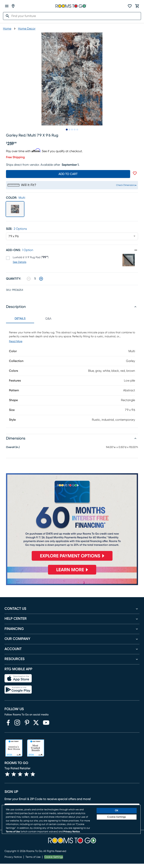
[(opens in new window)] (8, 722)
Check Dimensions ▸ (126, 185)
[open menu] (6, 6)
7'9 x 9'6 (13, 236)
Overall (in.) (13, 447)
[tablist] (34, 318)
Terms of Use (33, 857)
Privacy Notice (13, 857)
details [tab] (20, 318)
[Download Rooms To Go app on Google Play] (18, 689)
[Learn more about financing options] (72, 574)
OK (116, 810)
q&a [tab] (48, 318)
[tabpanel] (72, 375)
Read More (15, 341)
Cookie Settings (53, 857)
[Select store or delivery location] (13, 6)
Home (7, 28)
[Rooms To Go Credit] (72, 518)
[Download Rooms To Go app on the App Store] (18, 678)
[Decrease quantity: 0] (29, 279)
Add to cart (68, 174)
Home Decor (26, 28)
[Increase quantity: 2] (41, 279)
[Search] (6, 16)
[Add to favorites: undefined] (135, 173)
